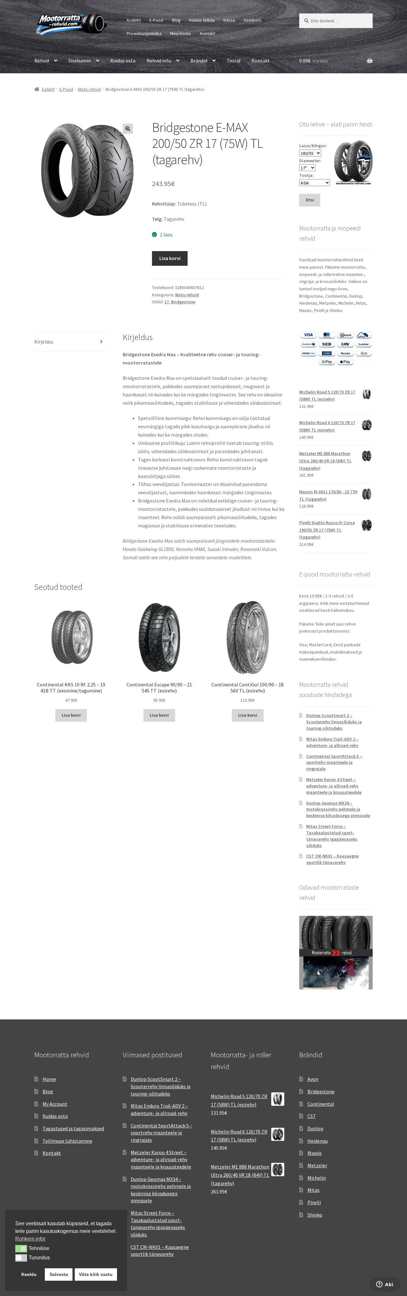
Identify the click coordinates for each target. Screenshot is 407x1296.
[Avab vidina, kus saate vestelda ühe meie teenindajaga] (385, 1285)
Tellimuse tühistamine (67, 1141)
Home (49, 1079)
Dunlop (315, 1128)
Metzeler (317, 1165)
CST (311, 1116)
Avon (312, 1079)
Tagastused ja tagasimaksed (73, 1128)
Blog (176, 20)
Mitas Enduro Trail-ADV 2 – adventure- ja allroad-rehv (332, 742)
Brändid (198, 60)
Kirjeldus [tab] (43, 341)
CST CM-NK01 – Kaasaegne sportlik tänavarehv (332, 859)
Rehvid (41, 60)
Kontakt (207, 33)
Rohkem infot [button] (30, 1239)
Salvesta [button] (59, 1274)
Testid (233, 60)
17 (166, 302)
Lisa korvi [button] (71, 715)
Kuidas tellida (202, 20)
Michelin (316, 1178)
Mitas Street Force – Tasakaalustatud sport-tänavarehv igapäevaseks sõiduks (331, 835)
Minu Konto (180, 33)
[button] (128, 129)
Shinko (314, 1215)
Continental (320, 1104)
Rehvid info (159, 60)
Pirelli (314, 1202)
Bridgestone (183, 302)
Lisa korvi (170, 258)
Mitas (313, 1190)
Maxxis (314, 1153)
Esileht (48, 89)
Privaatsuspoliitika (144, 33)
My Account (55, 1104)
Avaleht (134, 20)
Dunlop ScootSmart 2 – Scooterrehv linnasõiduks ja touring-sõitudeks (334, 722)
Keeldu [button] (29, 1274)
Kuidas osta (122, 60)
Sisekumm (79, 60)
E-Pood (156, 20)
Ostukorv (252, 20)
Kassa (229, 20)
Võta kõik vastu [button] (96, 1274)
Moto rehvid (89, 89)
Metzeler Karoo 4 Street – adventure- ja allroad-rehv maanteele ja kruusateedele (334, 786)
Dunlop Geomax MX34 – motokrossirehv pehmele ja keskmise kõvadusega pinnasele (338, 809)
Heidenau (317, 1141)
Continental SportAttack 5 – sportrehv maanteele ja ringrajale (334, 762)
